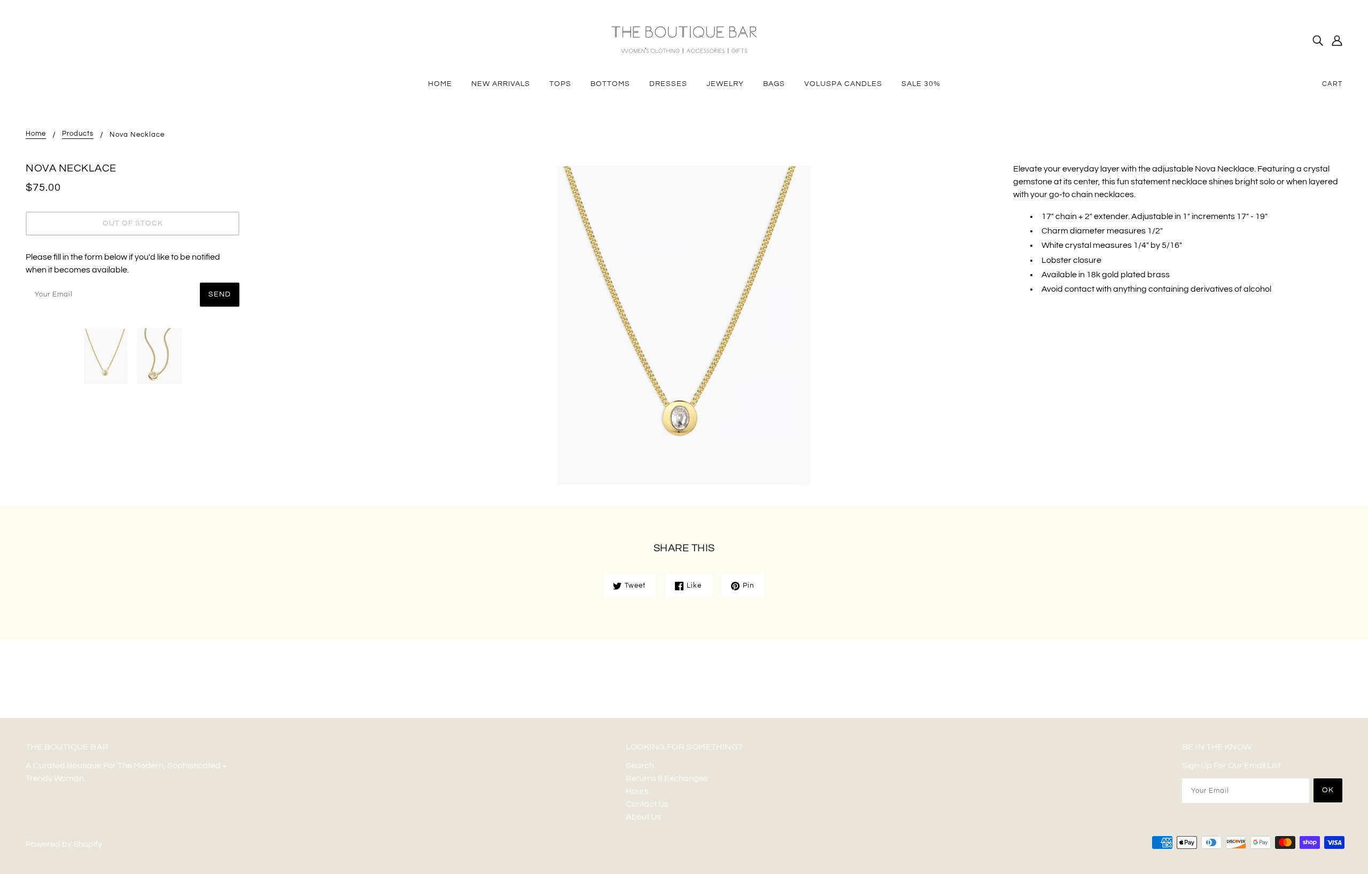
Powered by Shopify (64, 844)
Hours (637, 791)
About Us (643, 817)
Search (640, 765)
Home (36, 133)
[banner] (684, 39)
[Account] (1337, 40)
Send (219, 294)
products (78, 133)
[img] (1317, 40)
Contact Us (647, 804)
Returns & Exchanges (667, 778)
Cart (1332, 84)
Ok (1328, 790)
